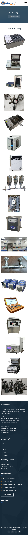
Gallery (5, 453)
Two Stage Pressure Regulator (14, 100)
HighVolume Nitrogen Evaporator (14, 39)
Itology (14, 529)
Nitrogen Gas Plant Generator (14, 201)
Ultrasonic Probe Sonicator (14, 79)
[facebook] (8, 531)
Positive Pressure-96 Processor (14, 363)
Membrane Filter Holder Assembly (14, 181)
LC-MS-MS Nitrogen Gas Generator (14, 160)
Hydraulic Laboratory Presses (14, 383)
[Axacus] (8, 3)
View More (7, 495)
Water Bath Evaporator (14, 59)
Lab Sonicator (14, 221)
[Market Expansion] (12, 46)
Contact (5, 456)
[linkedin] (12, 531)
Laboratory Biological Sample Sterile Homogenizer (14, 282)
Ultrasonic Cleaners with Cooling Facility (13, 322)
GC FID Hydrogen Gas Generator (14, 140)
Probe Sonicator (7, 481)
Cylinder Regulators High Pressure (12, 484)
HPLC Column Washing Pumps (14, 343)
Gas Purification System (14, 241)
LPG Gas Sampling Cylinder (14, 261)
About (4, 447)
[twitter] (19, 531)
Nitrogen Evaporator (9, 478)
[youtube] (15, 531)
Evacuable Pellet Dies (14, 302)
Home (12, 16)
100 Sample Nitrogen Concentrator (14, 120)
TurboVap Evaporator (9, 487)
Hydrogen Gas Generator (10, 490)
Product (5, 450)
